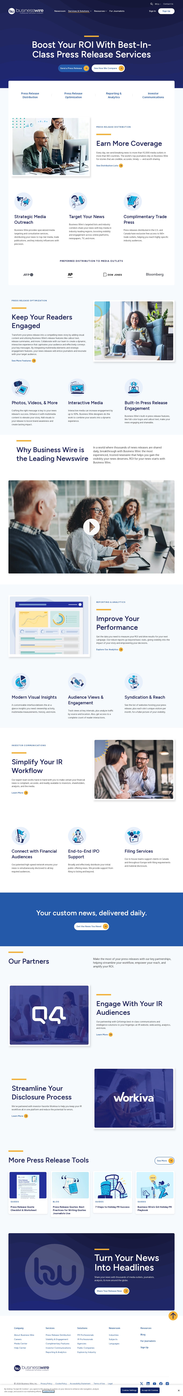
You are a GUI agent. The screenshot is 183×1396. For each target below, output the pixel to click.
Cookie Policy (48, 1391)
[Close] (179, 1390)
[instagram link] (167, 1383)
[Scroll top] (173, 1315)
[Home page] (25, 11)
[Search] (151, 4)
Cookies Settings (129, 1390)
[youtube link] (154, 1383)
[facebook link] (161, 1383)
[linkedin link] (148, 1383)
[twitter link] (141, 1383)
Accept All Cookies (150, 1390)
